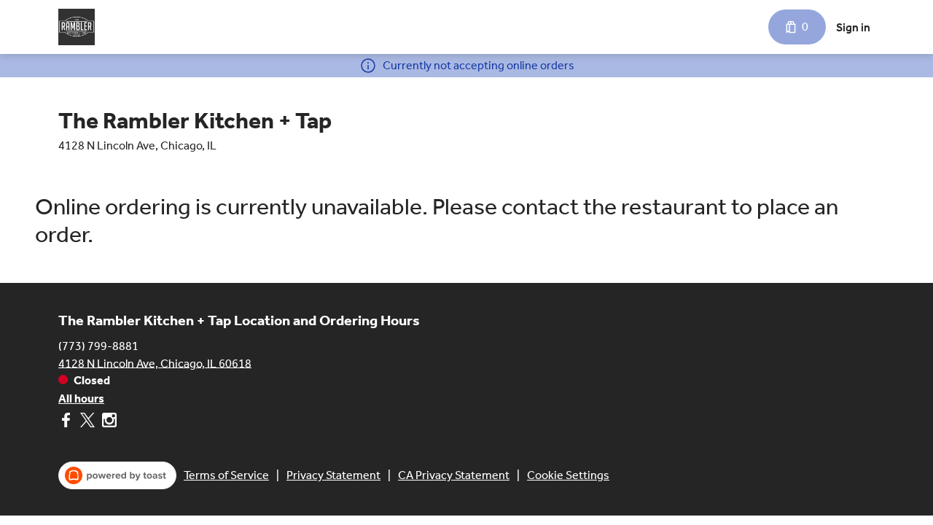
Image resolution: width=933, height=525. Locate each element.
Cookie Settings (568, 475)
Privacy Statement (333, 475)
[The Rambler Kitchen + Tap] (76, 27)
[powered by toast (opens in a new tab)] (117, 475)
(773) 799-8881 (98, 345)
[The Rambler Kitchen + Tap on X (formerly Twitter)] (87, 422)
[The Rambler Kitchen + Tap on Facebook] (67, 422)
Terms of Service (226, 475)
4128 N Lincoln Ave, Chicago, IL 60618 (154, 363)
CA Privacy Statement (454, 475)
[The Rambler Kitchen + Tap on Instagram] (107, 422)
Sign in (853, 27)
